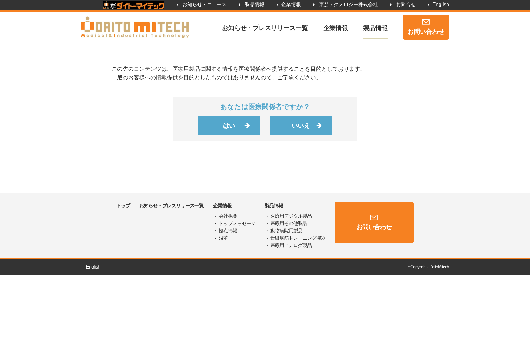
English (440, 4)
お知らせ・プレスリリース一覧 (265, 27)
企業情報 (291, 4)
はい (229, 125)
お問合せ (406, 4)
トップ (123, 205)
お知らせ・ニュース (204, 4)
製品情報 (254, 4)
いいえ (301, 125)
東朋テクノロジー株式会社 (348, 4)
